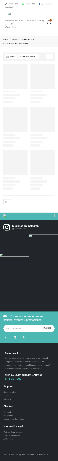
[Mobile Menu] (5, 15)
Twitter (15, 337)
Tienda (6, 395)
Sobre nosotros (10, 392)
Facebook (5, 337)
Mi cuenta (7, 412)
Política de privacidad (12, 432)
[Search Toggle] (52, 18)
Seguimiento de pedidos (13, 419)
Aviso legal (8, 439)
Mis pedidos (8, 415)
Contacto (7, 399)
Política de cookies (11, 435)
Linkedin (24, 337)
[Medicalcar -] (17, 15)
